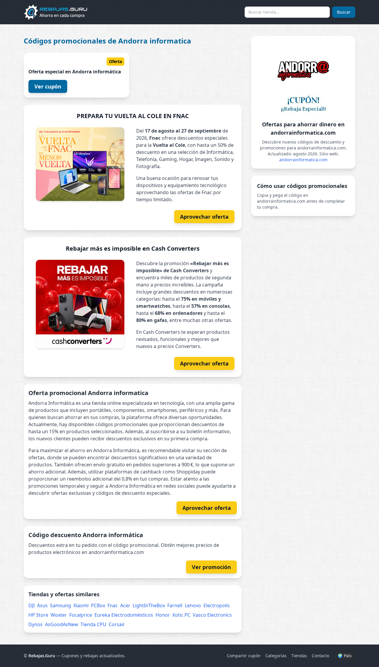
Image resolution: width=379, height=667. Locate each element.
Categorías (276, 655)
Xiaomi (81, 605)
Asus (42, 605)
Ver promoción (211, 567)
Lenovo (193, 605)
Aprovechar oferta (204, 216)
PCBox (98, 605)
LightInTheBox (149, 605)
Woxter (59, 615)
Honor (162, 615)
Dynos (35, 624)
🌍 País (345, 655)
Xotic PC (181, 615)
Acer (125, 605)
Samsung (60, 605)
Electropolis (216, 605)
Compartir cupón (244, 655)
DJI (31, 605)
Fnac (112, 605)
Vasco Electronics (212, 615)
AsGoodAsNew (61, 624)
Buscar (344, 12)
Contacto (320, 655)
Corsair (117, 624)
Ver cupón (47, 86)
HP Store (38, 615)
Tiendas (299, 655)
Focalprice (80, 615)
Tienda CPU (93, 624)
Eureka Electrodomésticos (123, 615)
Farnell (174, 605)
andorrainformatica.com (303, 159)
